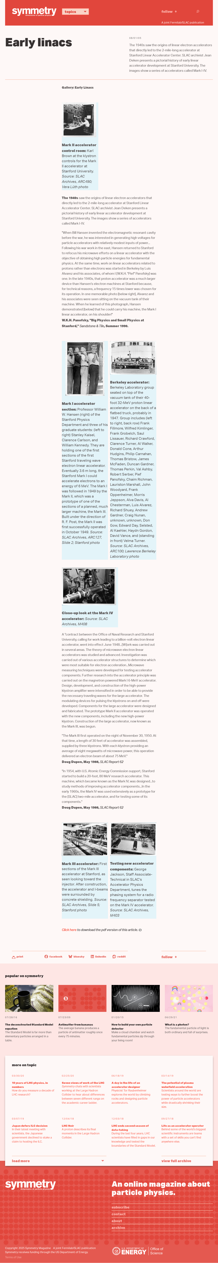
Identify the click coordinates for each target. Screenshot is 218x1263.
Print (20, 956)
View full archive (176, 1160)
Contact (119, 1214)
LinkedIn (100, 956)
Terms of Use (13, 1257)
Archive (118, 1227)
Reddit (121, 956)
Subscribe (120, 1207)
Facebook (55, 956)
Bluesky (78, 956)
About (117, 1220)
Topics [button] (70, 11)
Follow (167, 11)
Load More (21, 1160)
